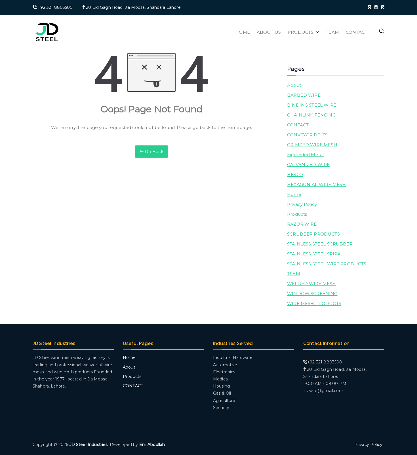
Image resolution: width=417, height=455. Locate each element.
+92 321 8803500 (55, 7)
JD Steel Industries (89, 444)
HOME (242, 32)
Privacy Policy (302, 204)
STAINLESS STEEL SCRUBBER (320, 244)
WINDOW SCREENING (312, 293)
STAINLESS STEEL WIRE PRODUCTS (326, 263)
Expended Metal (305, 154)
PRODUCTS (300, 32)
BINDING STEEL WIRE (311, 105)
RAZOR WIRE (302, 224)
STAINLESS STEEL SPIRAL (315, 254)
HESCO (295, 174)
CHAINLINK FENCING (311, 115)
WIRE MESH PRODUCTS (314, 303)
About (294, 85)
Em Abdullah (152, 444)
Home (294, 194)
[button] (316, 32)
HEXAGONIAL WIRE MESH (316, 184)
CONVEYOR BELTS (307, 134)
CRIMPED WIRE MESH (312, 144)
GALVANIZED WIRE (308, 164)
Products (297, 214)
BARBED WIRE (304, 95)
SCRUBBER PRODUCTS (313, 234)
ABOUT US (269, 32)
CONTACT (356, 32)
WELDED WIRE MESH (311, 283)
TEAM (332, 32)
